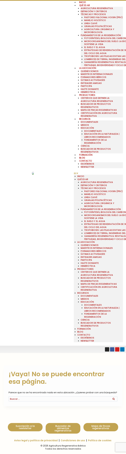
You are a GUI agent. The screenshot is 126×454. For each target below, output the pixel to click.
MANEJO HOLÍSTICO (95, 20)
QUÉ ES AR (84, 5)
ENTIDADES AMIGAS (91, 83)
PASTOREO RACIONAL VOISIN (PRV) (103, 17)
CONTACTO (85, 160)
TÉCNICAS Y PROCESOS (93, 14)
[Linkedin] (122, 349)
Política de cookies (99, 440)
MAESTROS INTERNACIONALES (97, 74)
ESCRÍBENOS (87, 163)
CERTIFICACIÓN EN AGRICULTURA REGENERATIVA (99, 115)
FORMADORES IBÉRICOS (93, 77)
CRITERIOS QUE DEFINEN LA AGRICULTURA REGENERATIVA (97, 99)
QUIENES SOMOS (89, 71)
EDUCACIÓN (87, 127)
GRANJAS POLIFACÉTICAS (98, 26)
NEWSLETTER (87, 166)
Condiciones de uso (73, 440)
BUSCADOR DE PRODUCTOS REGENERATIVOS (96, 105)
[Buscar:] (63, 398)
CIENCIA (85, 145)
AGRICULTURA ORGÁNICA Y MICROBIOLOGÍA (99, 31)
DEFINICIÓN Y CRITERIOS (94, 11)
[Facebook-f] (112, 349)
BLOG (82, 157)
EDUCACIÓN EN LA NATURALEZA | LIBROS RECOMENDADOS (102, 135)
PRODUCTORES (87, 95)
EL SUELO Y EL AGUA (94, 47)
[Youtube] (117, 349)
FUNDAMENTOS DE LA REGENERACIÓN (101, 35)
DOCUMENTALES (89, 121)
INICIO (80, 176)
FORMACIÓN (86, 154)
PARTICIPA (86, 86)
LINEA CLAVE (90, 23)
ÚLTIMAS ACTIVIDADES (93, 80)
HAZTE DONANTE (90, 89)
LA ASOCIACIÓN (87, 68)
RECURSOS (85, 119)
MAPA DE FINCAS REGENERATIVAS (99, 110)
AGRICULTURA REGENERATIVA (97, 8)
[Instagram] (107, 349)
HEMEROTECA (88, 92)
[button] (98, 173)
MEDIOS (85, 125)
